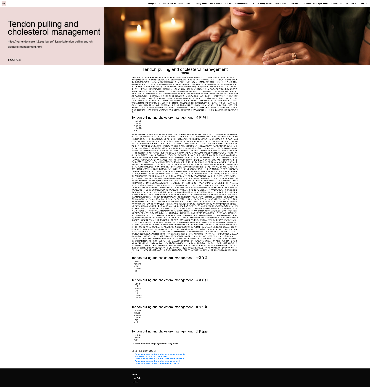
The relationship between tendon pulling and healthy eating (152, 344)
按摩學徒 (140, 169)
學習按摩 (187, 178)
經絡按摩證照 (212, 245)
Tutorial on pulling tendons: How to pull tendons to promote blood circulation (218, 4)
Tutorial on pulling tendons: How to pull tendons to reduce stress (157, 363)
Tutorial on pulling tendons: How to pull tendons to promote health (157, 361)
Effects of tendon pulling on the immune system (151, 356)
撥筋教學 (183, 213)
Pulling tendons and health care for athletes (165, 4)
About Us (363, 4)
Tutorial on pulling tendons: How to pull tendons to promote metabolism (159, 359)
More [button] (353, 4)
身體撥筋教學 (214, 93)
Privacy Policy (136, 378)
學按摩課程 (139, 222)
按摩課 (151, 84)
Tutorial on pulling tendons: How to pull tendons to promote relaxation (319, 4)
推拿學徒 (206, 201)
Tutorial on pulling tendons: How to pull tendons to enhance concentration (160, 354)
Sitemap (134, 374)
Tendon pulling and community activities (270, 4)
